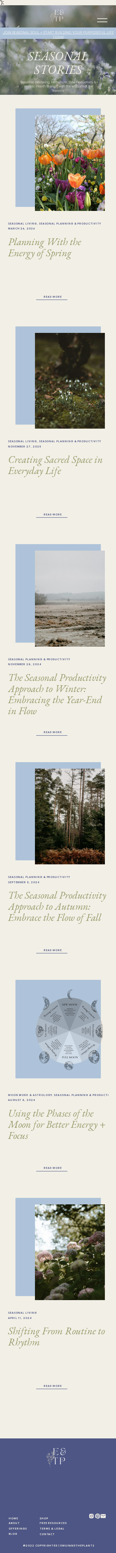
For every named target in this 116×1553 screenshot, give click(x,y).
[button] (102, 20)
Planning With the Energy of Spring (44, 247)
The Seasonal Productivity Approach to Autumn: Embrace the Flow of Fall (57, 906)
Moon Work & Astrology (30, 1095)
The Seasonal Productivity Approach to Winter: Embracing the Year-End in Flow (57, 694)
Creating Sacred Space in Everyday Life (55, 465)
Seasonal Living (22, 223)
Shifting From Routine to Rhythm (56, 1336)
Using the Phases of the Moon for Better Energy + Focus (56, 1124)
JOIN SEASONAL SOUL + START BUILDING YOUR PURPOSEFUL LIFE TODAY (58, 34)
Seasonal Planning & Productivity (70, 223)
